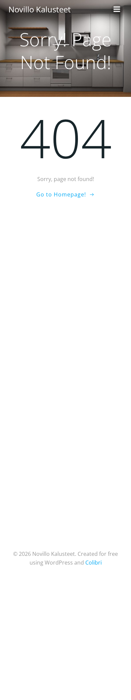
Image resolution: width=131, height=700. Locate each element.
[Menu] (117, 9)
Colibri (93, 562)
